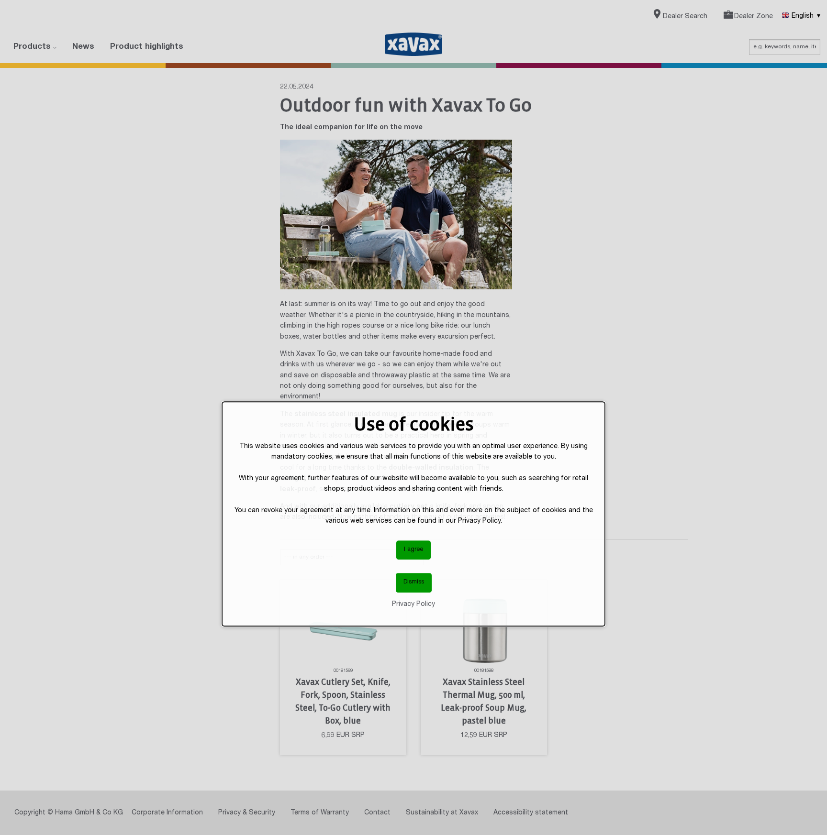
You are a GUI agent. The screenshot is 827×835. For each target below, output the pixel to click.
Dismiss (413, 583)
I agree (413, 550)
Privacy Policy (413, 604)
